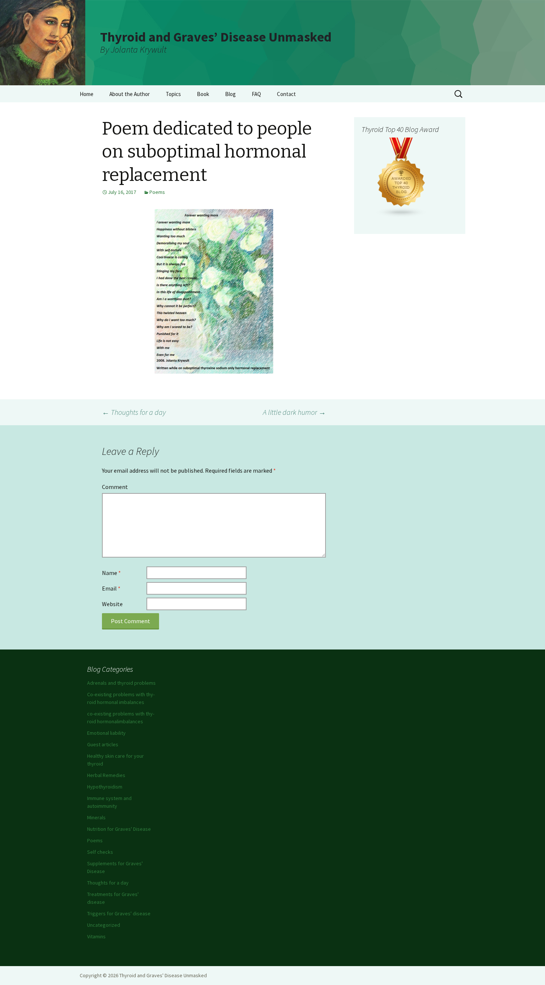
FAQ (256, 93)
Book (203, 93)
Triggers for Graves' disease (119, 913)
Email (111, 588)
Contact (286, 93)
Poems (157, 192)
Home (86, 93)
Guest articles (102, 744)
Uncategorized (103, 925)
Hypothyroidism (104, 786)
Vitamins (96, 936)
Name (111, 572)
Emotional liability (106, 733)
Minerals (96, 817)
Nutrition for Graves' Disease (119, 829)
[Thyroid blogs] (401, 176)
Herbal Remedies (106, 775)
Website (112, 604)
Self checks (100, 852)
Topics (173, 93)
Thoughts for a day (134, 412)
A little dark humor (294, 412)
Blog (230, 93)
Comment (115, 486)
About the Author (129, 93)
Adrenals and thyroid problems (121, 683)
